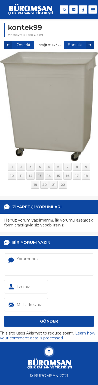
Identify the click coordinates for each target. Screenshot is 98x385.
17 (77, 176)
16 (67, 176)
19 (35, 185)
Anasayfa (15, 35)
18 (86, 176)
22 (63, 185)
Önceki (23, 44)
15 (58, 176)
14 (49, 176)
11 (21, 176)
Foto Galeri (34, 35)
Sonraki (75, 44)
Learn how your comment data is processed (47, 335)
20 (44, 185)
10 (12, 176)
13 (40, 176)
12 (30, 176)
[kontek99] (49, 158)
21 (54, 185)
